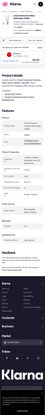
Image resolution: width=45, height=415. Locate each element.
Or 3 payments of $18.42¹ (30, 62)
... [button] (35, 12)
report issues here (15, 270)
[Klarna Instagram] (38, 358)
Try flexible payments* (20, 33)
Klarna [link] (4, 12)
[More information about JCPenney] (3, 55)
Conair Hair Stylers (13, 94)
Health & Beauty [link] (26, 12)
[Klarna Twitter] (28, 358)
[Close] (42, 393)
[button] (7, 20)
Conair (26, 135)
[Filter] (3, 40)
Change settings (22, 411)
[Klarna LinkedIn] (17, 358)
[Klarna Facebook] (7, 358)
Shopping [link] (13, 12)
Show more (39, 24)
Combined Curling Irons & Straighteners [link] (41, 12)
